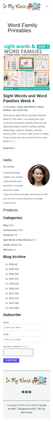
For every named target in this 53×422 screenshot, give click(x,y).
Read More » (9, 148)
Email (6, 334)
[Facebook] (23, 392)
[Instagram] (26, 392)
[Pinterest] (30, 392)
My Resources (10, 230)
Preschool (8, 235)
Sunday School (10, 245)
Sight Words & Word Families (17, 240)
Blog (20, 107)
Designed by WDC (27, 409)
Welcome (8, 250)
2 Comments (9, 107)
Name (6, 322)
